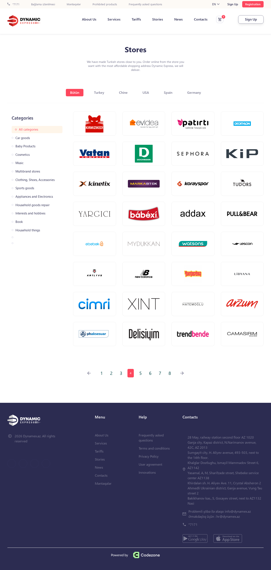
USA (145, 92)
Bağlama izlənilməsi (43, 4)
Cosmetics (22, 155)
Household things (27, 230)
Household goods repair (32, 205)
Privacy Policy (149, 456)
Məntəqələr (74, 4)
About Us (89, 19)
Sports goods (24, 188)
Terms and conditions (154, 448)
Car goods (22, 138)
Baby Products (25, 146)
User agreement (150, 464)
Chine (123, 92)
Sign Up (232, 4)
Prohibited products (105, 4)
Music (19, 163)
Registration (253, 4)
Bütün (74, 92)
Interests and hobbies (30, 213)
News (178, 19)
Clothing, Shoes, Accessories (35, 180)
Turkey (99, 92)
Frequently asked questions (145, 4)
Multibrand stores (27, 171)
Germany (194, 92)
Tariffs (136, 19)
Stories (157, 19)
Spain (168, 92)
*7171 (15, 4)
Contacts (200, 19)
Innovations (147, 472)
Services (114, 19)
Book (19, 222)
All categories (28, 129)
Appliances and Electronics (34, 197)
